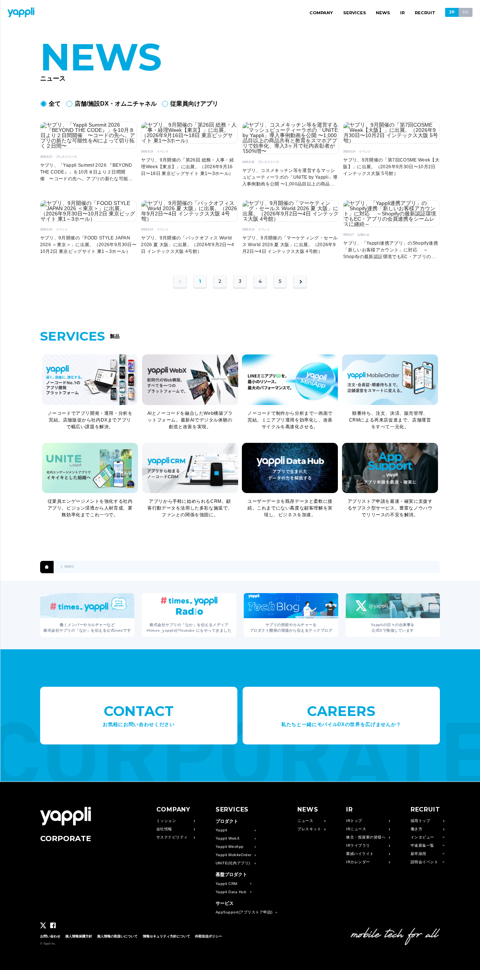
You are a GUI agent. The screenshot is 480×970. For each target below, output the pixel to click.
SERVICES (354, 12)
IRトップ (354, 821)
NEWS (383, 12)
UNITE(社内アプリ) (233, 863)
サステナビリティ (172, 837)
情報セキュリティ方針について (166, 936)
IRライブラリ (358, 845)
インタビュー (422, 837)
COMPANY (321, 12)
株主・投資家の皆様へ (366, 837)
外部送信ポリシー (208, 936)
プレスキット (309, 829)
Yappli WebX (228, 838)
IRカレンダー (358, 862)
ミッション (166, 821)
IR (402, 12)
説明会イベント (424, 862)
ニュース (305, 821)
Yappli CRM (226, 884)
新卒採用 (418, 854)
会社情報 (164, 829)
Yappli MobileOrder (234, 855)
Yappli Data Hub (231, 892)
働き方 (417, 829)
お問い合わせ (50, 936)
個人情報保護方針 (78, 936)
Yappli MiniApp (230, 847)
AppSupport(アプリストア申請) (244, 912)
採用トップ (420, 821)
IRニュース (356, 829)
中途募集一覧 (422, 845)
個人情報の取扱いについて (117, 936)
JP (451, 12)
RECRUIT (425, 12)
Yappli (221, 830)
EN (465, 12)
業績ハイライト (360, 854)
